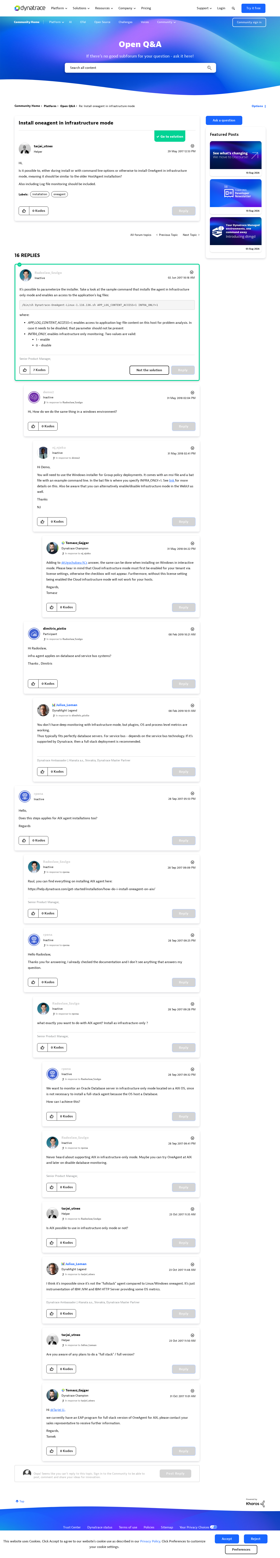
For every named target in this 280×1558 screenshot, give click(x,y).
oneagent (59, 194)
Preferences (241, 1550)
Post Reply (175, 1474)
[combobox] (140, 68)
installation (39, 194)
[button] (227, 1538)
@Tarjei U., (58, 1410)
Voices (145, 22)
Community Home (26, 22)
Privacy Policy (150, 1541)
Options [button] (257, 106)
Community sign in (249, 22)
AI (70, 22)
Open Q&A (67, 106)
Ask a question (224, 120)
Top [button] (21, 1501)
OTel (83, 22)
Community (164, 22)
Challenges (125, 22)
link (172, 480)
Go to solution (171, 137)
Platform (55, 22)
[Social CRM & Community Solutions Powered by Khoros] (255, 1502)
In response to (65, 402)
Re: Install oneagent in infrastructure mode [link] (107, 106)
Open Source (102, 22)
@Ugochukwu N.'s (74, 563)
